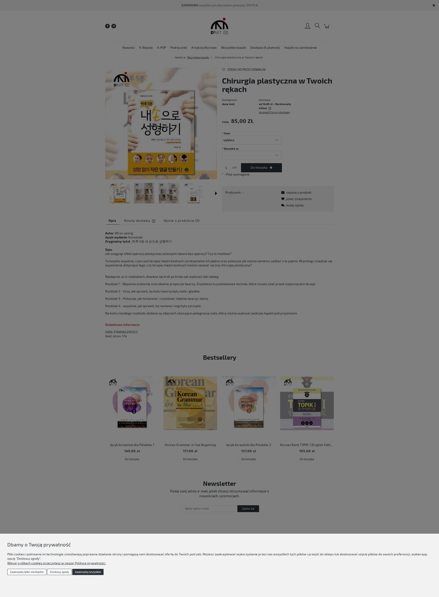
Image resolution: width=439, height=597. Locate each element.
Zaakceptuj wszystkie (88, 572)
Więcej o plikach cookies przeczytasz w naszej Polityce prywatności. (56, 563)
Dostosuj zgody (59, 572)
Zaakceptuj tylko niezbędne (27, 572)
